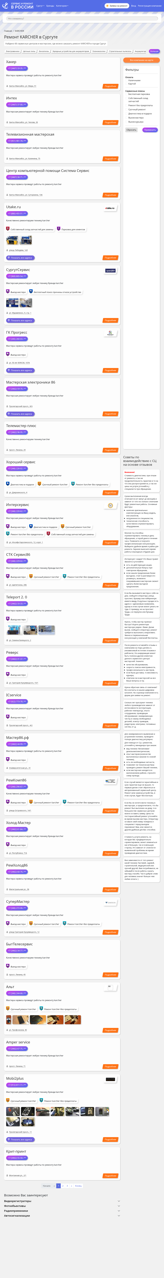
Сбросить (131, 129)
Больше (154, 51)
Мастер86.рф (17, 737)
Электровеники (13, 51)
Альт (10, 986)
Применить (150, 129)
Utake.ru (13, 206)
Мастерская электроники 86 (30, 382)
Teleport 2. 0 (16, 597)
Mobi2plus (15, 1078)
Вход (133, 5)
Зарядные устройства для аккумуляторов (70, 51)
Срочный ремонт (137, 109)
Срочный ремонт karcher (55, 484)
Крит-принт (16, 1151)
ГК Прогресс (16, 332)
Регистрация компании (149, 5)
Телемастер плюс (21, 425)
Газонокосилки (99, 51)
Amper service (18, 1042)
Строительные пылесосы (120, 51)
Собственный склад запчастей (138, 100)
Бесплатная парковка (139, 94)
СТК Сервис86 (18, 554)
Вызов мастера (136, 117)
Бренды (50, 5)
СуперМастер (17, 901)
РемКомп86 (16, 780)
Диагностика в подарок (140, 113)
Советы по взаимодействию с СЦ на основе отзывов (139, 461)
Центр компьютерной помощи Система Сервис (47, 170)
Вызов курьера (135, 121)
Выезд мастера (18, 292)
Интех (11, 97)
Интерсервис (17, 504)
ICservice (13, 694)
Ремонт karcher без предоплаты (92, 484)
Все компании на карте (141, 60)
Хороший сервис (20, 461)
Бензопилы (44, 51)
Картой (132, 83)
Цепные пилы (29, 51)
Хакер (11, 61)
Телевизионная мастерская (30, 134)
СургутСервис (18, 269)
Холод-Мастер (18, 822)
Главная (8, 30)
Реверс (12, 652)
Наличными (134, 80)
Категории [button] (61, 5)
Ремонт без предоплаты (140, 105)
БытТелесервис (19, 944)
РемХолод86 (17, 865)
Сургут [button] (39, 5)
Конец (78, 1185)
